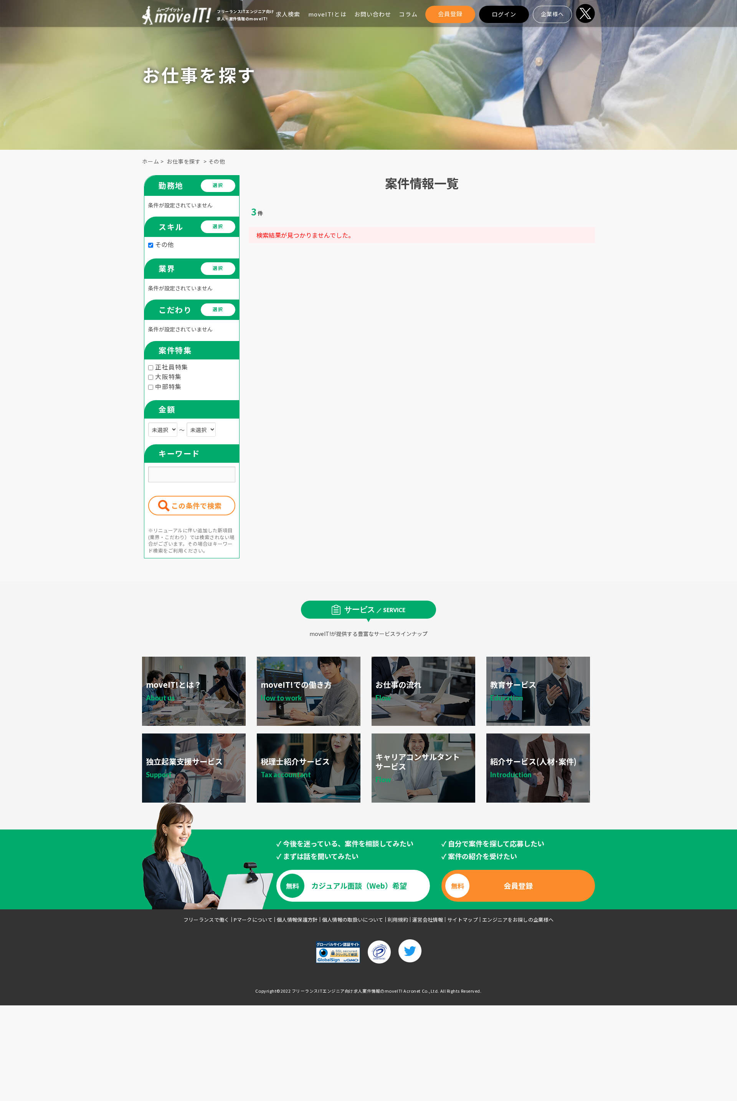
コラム (408, 14)
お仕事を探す (184, 161)
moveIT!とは (327, 14)
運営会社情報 (427, 919)
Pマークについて (253, 919)
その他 (217, 161)
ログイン (504, 14)
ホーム (150, 161)
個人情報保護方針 (297, 919)
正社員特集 (170, 366)
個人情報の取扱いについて (352, 919)
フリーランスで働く (206, 919)
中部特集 (167, 386)
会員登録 (450, 14)
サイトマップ (462, 919)
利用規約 (398, 919)
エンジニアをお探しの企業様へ (518, 919)
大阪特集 (167, 376)
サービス (374, 609)
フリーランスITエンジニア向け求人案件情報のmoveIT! (347, 991)
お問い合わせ (373, 14)
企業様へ (552, 14)
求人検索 (288, 14)
